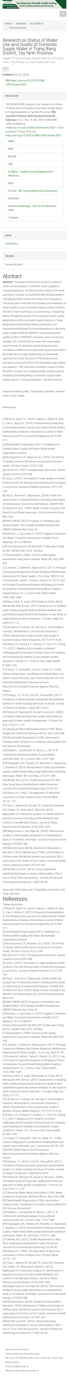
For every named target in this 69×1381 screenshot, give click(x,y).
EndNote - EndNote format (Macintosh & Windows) (30, 173)
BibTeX (12, 156)
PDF (5, 69)
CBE (10, 164)
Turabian (13, 217)
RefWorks (13, 198)
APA (10, 148)
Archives (21, 23)
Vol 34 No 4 (37, 23)
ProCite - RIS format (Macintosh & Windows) (33, 190)
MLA (10, 183)
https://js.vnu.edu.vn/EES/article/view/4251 (31, 127)
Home (8, 23)
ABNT (11, 141)
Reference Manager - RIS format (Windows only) (32, 208)
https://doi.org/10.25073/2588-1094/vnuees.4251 (33, 135)
